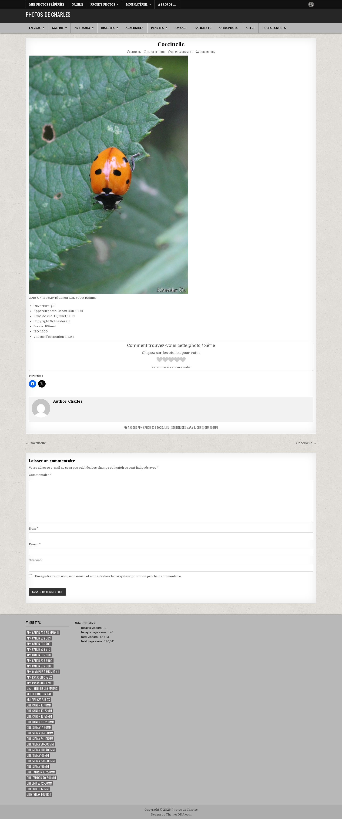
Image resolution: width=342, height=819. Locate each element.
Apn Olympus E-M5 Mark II (43, 672)
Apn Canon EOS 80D (39, 655)
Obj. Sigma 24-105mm (40, 738)
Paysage (181, 28)
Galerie (77, 4)
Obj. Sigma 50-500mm (40, 744)
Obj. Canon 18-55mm (39, 716)
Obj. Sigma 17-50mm (39, 727)
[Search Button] (311, 4)
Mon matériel (137, 4)
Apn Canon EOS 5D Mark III (43, 632)
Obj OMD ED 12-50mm (39, 783)
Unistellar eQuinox (39, 794)
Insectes (108, 28)
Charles (136, 51)
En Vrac (35, 28)
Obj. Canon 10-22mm (39, 711)
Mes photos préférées (46, 4)
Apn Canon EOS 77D (38, 649)
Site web (35, 560)
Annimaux (82, 28)
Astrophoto (228, 28)
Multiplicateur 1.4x (39, 694)
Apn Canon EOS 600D (150, 427)
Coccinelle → (306, 443)
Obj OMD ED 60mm (38, 789)
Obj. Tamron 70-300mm (41, 778)
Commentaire (40, 475)
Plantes (157, 28)
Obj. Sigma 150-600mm (41, 761)
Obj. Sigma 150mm (38, 766)
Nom (33, 528)
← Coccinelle (36, 443)
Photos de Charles (48, 14)
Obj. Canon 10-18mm (39, 705)
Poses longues (274, 28)
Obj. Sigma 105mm (207, 427)
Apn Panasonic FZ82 (39, 677)
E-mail (35, 544)
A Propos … (167, 4)
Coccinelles (207, 52)
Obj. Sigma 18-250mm (40, 733)
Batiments (203, 28)
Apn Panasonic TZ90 (39, 683)
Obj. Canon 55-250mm (40, 722)
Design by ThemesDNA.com (171, 814)
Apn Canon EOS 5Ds (39, 638)
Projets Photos (103, 4)
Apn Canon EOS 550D (39, 660)
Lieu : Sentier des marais (179, 427)
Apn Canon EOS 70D (38, 644)
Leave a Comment (182, 51)
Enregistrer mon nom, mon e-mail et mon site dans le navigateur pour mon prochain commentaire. (108, 576)
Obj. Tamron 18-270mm (41, 772)
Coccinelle (171, 44)
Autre (250, 28)
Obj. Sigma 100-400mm (41, 750)
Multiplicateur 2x (38, 699)
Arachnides (135, 28)
